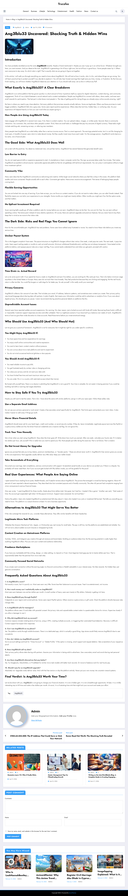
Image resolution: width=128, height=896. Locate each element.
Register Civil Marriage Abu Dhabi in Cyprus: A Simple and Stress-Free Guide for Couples (79, 876)
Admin (27, 27)
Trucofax (63, 4)
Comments (8, 798)
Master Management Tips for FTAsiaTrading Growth (58, 776)
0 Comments (48, 27)
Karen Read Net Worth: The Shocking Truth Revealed (89, 736)
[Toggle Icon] (4, 11)
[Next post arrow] (122, 735)
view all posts (36, 720)
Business (34, 11)
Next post (69, 733)
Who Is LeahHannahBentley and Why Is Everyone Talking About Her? (17, 874)
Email (66, 817)
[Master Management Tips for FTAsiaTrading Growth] (64, 762)
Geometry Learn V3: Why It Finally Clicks (22, 775)
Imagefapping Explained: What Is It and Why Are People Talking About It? (109, 873)
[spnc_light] (122, 11)
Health (72, 11)
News (86, 11)
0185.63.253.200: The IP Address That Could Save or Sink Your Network (36, 737)
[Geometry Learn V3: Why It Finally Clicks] (23, 762)
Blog (7, 27)
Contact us (94, 11)
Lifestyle (42, 11)
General (26, 11)
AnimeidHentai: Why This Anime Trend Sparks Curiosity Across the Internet (47, 876)
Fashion (79, 11)
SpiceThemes (72, 893)
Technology (51, 11)
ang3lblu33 (18, 27)
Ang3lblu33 (41, 66)
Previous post (57, 733)
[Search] (116, 11)
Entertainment (62, 11)
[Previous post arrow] (5, 735)
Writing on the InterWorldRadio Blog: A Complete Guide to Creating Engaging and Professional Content (102, 776)
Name (7, 817)
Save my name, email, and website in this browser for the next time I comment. (32, 831)
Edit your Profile (65, 716)
